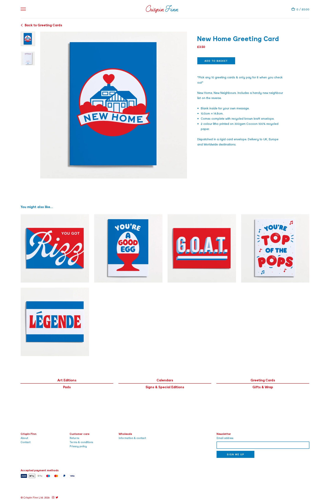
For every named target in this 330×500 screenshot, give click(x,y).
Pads (67, 387)
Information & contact (132, 437)
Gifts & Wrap (262, 387)
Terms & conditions (81, 442)
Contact (26, 442)
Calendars (165, 380)
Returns (74, 437)
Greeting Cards (263, 380)
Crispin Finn (28, 433)
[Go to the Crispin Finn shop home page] (162, 9)
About (24, 437)
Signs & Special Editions (165, 387)
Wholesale (125, 433)
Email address (225, 437)
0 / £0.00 (302, 9)
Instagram (53, 497)
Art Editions (66, 380)
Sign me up (235, 454)
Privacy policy (78, 446)
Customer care (79, 433)
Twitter (57, 497)
